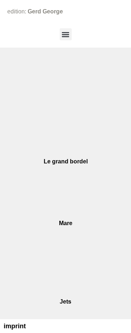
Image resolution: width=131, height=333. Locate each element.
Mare (65, 223)
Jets (65, 302)
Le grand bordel (66, 161)
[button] (66, 34)
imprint (15, 326)
